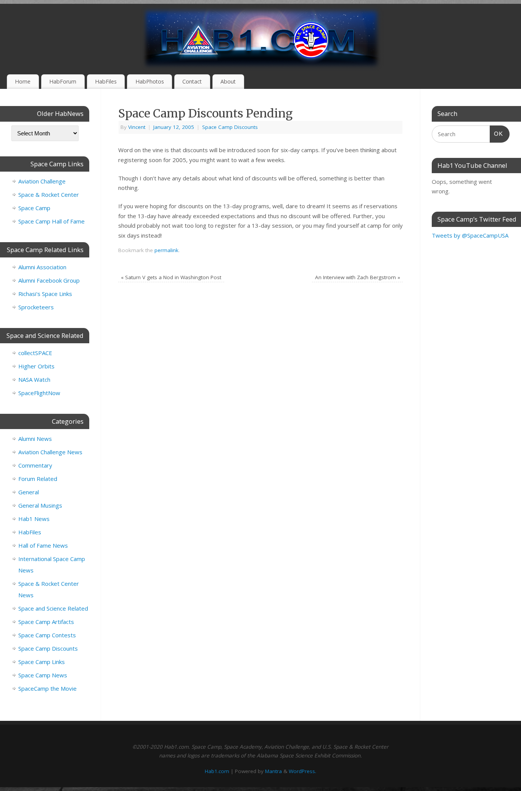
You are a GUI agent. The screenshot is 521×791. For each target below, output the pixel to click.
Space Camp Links (41, 662)
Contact (192, 81)
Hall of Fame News (43, 545)
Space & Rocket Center (48, 194)
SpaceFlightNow (39, 393)
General (28, 492)
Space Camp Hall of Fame (51, 221)
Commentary (35, 465)
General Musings (40, 505)
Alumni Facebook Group (49, 280)
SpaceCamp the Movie (47, 688)
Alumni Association (42, 267)
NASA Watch (34, 379)
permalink (166, 250)
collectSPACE (35, 353)
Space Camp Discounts (230, 127)
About (228, 81)
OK (496, 133)
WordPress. (302, 771)
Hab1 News (34, 519)
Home (23, 81)
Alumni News (35, 438)
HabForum (62, 81)
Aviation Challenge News (50, 452)
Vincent (136, 127)
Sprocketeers (36, 307)
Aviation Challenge (42, 181)
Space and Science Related (53, 608)
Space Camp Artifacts (46, 621)
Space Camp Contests (47, 635)
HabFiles (106, 81)
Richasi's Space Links (45, 293)
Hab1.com (217, 771)
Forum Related (37, 478)
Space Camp (34, 208)
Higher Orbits (36, 366)
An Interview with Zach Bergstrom (357, 277)
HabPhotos (149, 81)
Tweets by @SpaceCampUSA (470, 235)
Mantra (273, 771)
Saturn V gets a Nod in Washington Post (171, 277)
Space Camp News (42, 675)
